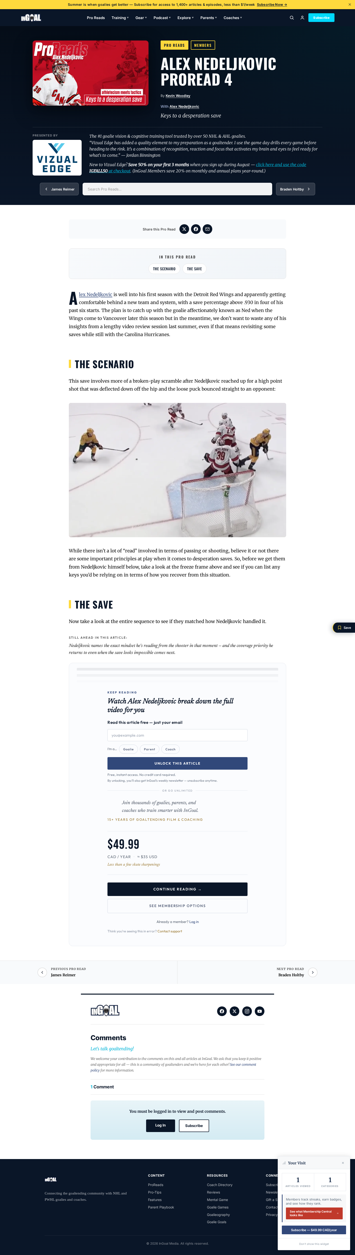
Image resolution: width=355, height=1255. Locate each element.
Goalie (128, 749)
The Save (194, 268)
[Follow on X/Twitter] (234, 1011)
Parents (208, 17)
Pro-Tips (154, 1192)
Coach (170, 749)
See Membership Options (177, 905)
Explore (186, 17)
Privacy (272, 1215)
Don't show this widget (314, 1244)
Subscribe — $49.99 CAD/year (314, 1230)
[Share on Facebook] (196, 229)
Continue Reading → (177, 889)
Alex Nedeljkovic (184, 106)
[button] (343, 628)
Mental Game (217, 1200)
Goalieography (218, 1215)
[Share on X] (184, 229)
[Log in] (302, 17)
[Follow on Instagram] (247, 1011)
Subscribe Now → (272, 4)
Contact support (169, 931)
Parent (149, 749)
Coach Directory (220, 1185)
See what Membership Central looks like (311, 1213)
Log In (160, 1125)
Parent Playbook (161, 1207)
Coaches (233, 17)
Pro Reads (96, 17)
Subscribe (321, 18)
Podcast (162, 17)
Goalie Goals (216, 1222)
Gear (141, 17)
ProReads (155, 1185)
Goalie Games (217, 1207)
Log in (194, 921)
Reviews (213, 1192)
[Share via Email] (207, 229)
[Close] (343, 1163)
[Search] (291, 17)
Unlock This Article (178, 763)
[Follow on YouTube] (259, 1011)
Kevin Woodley (178, 96)
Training (120, 17)
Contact (272, 1207)
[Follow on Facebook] (222, 1011)
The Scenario (164, 268)
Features (155, 1200)
